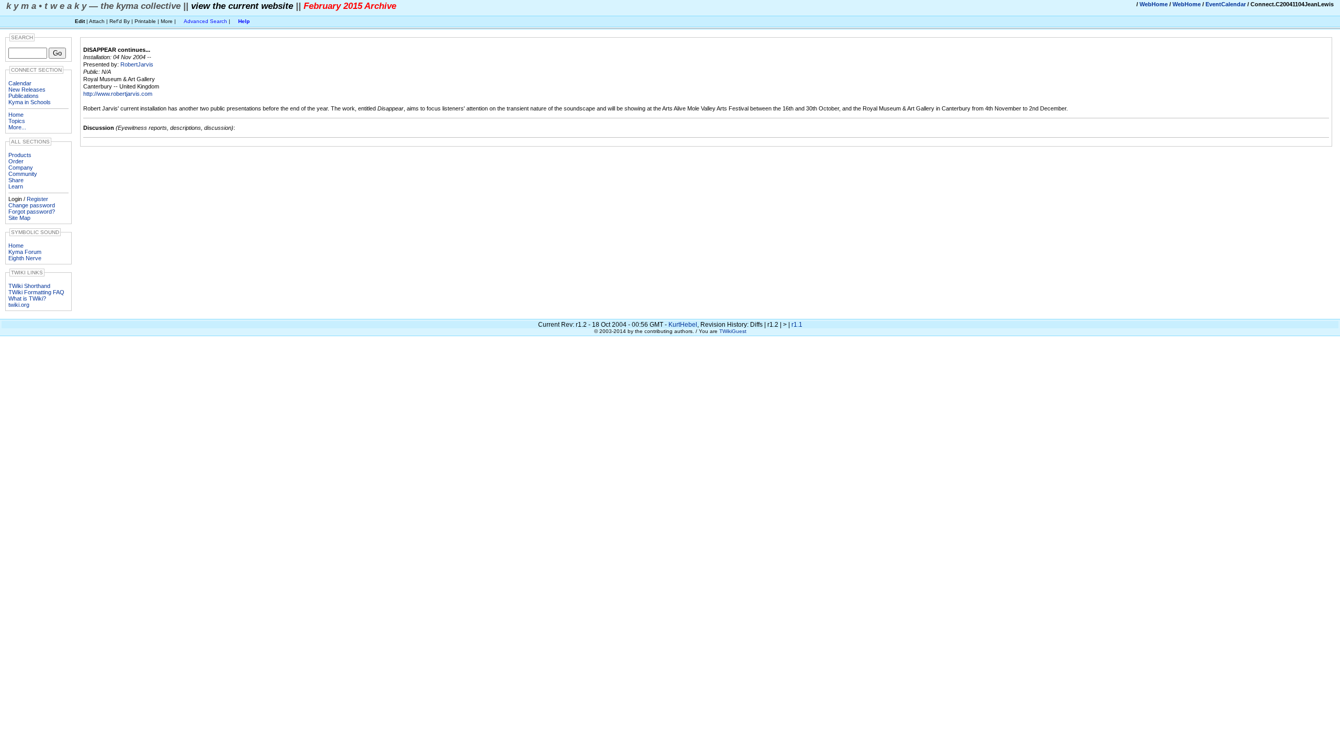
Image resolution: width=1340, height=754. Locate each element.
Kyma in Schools (29, 102)
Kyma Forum (24, 252)
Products (19, 155)
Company (20, 167)
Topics (16, 121)
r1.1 (796, 324)
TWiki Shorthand (29, 286)
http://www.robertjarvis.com (117, 94)
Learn (15, 186)
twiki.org (18, 305)
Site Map (19, 218)
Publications (23, 96)
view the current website (242, 5)
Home (16, 115)
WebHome (1154, 4)
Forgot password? (31, 211)
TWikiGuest (732, 331)
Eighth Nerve (24, 258)
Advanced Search (205, 21)
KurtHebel (682, 324)
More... (17, 127)
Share (16, 180)
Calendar (19, 83)
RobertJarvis (136, 64)
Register (37, 199)
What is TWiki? (27, 298)
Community (22, 174)
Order (16, 161)
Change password (31, 205)
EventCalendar (1225, 4)
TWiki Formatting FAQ (36, 292)
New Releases (27, 89)
